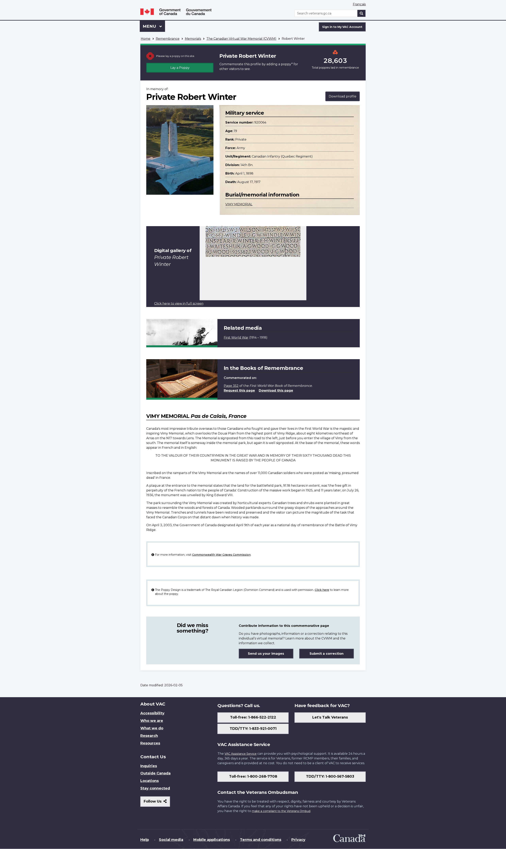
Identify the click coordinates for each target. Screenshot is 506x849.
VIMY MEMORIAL (238, 204)
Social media (171, 840)
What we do (151, 728)
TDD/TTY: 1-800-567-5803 (330, 776)
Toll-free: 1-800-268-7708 (253, 776)
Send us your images (266, 653)
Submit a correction (327, 653)
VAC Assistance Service (241, 754)
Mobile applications (211, 840)
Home (145, 39)
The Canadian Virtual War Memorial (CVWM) (241, 39)
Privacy (298, 840)
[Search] (361, 13)
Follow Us (157, 803)
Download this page (276, 390)
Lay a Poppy (180, 68)
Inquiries (148, 766)
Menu (150, 26)
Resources (150, 743)
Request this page (239, 390)
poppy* (287, 64)
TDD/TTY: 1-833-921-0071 (253, 728)
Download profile (342, 96)
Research (149, 736)
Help (144, 840)
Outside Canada (155, 773)
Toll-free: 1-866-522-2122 (253, 717)
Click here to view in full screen (178, 303)
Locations (149, 781)
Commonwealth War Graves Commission (221, 554)
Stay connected (155, 788)
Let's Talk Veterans (330, 717)
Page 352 (231, 386)
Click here (322, 590)
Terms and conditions (260, 840)
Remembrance (167, 39)
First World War (236, 337)
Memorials (193, 39)
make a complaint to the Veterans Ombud (281, 811)
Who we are (151, 721)
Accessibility (152, 713)
